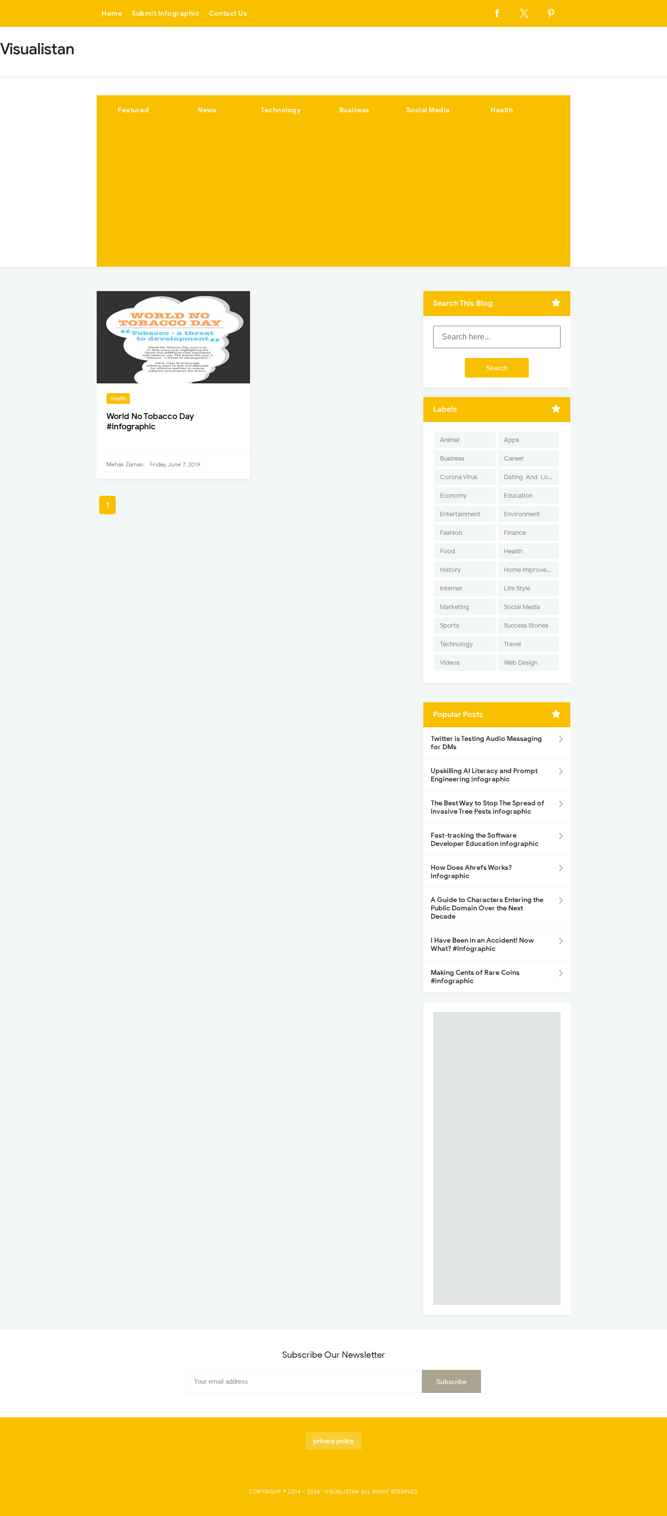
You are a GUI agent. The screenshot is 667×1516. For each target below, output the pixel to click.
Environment (522, 514)
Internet (451, 588)
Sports (449, 625)
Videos (449, 662)
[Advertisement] (333, 198)
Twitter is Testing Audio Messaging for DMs (486, 743)
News (207, 110)
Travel (512, 644)
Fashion (451, 532)
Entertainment (460, 514)
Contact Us (228, 13)
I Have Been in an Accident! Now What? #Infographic (482, 944)
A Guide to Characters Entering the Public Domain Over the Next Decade (487, 908)
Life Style (517, 588)
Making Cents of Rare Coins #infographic (475, 977)
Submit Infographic (165, 13)
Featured (133, 110)
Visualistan (342, 1491)
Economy (453, 495)
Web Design (521, 662)
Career (514, 458)
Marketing (454, 607)
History (450, 570)
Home (112, 13)
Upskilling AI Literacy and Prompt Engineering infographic (484, 775)
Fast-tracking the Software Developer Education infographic (485, 839)
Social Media (428, 110)
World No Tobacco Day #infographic (150, 421)
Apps (511, 440)
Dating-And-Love (529, 477)
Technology (281, 110)
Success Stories (526, 625)
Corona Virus (458, 477)
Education (518, 495)
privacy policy (333, 1441)
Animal (449, 440)
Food (447, 551)
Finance (515, 532)
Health (502, 110)
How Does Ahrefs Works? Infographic (471, 871)
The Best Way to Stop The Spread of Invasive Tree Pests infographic (487, 807)
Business (354, 110)
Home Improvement (531, 570)
